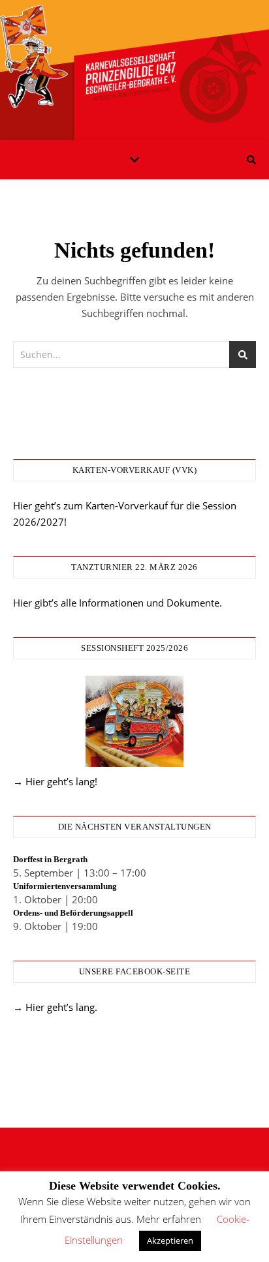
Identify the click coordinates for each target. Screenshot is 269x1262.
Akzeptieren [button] (170, 1240)
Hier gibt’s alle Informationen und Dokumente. (117, 602)
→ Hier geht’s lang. (55, 1007)
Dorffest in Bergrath (50, 859)
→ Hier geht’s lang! (55, 781)
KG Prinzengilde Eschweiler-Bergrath (134, 62)
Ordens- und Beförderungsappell (73, 913)
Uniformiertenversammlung (65, 886)
